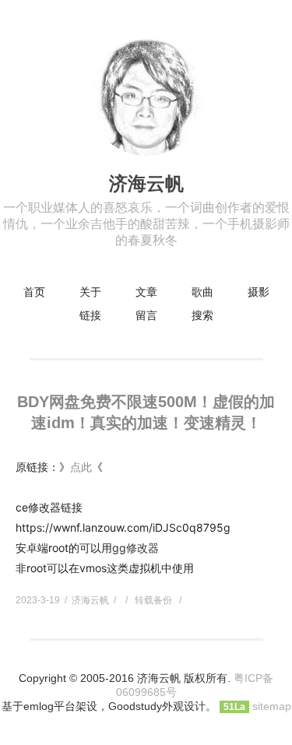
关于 (90, 292)
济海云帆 (146, 183)
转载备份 (153, 600)
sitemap (271, 706)
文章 (146, 292)
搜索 (202, 315)
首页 (34, 292)
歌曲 (202, 292)
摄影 (258, 292)
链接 (90, 315)
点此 (81, 466)
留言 (146, 315)
